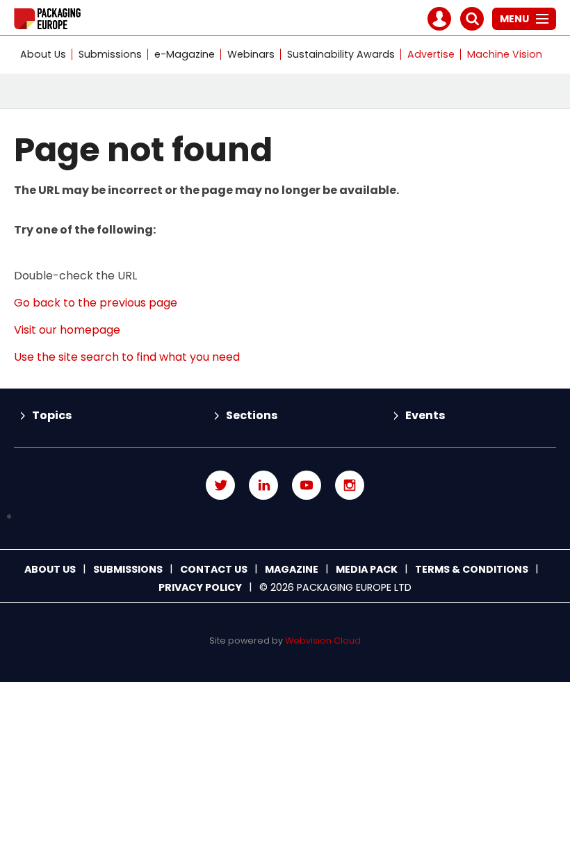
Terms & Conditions (471, 569)
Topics (52, 415)
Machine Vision (504, 54)
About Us (43, 54)
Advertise (431, 54)
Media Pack (367, 569)
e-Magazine (184, 54)
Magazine (291, 569)
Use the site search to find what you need (127, 357)
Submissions (110, 54)
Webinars (251, 54)
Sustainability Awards (341, 54)
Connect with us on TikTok (285, 517)
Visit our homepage (67, 330)
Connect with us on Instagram (349, 485)
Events (425, 415)
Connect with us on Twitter (220, 485)
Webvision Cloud (323, 640)
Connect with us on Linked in (263, 485)
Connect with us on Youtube (306, 485)
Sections (251, 415)
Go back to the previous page (95, 303)
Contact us (213, 569)
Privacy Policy (200, 587)
